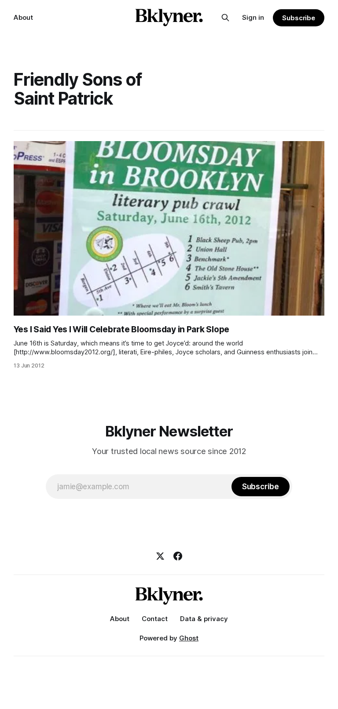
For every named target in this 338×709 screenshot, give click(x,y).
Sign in (253, 17)
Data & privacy (204, 618)
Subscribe (298, 18)
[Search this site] (225, 18)
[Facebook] (177, 556)
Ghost (188, 638)
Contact (155, 618)
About (23, 17)
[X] (160, 556)
